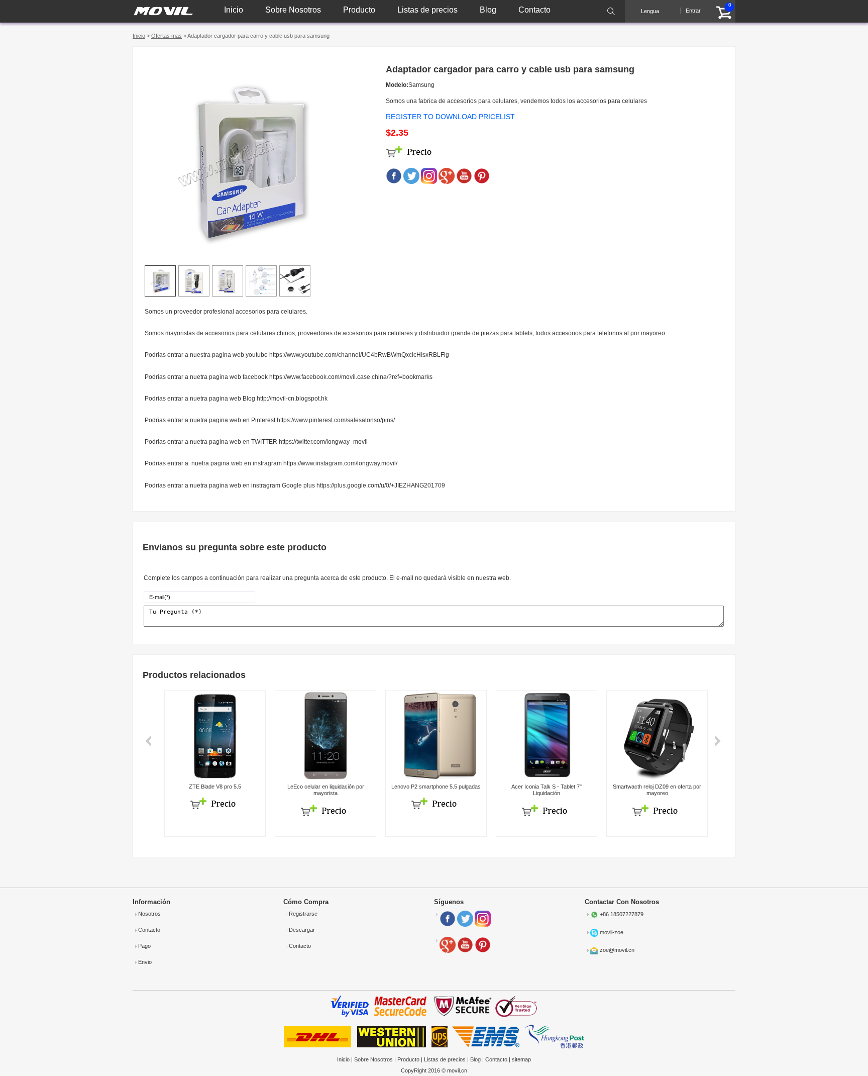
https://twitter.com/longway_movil (323, 441)
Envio (145, 962)
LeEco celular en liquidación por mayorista (325, 790)
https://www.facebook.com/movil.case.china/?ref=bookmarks (350, 376)
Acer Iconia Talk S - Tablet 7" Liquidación (546, 790)
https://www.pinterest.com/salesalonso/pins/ (336, 420)
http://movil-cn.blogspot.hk (292, 398)
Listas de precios (427, 10)
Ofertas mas (166, 36)
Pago (144, 946)
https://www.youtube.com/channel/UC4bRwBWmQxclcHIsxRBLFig (359, 354)
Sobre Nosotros (293, 10)
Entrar (693, 11)
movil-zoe (611, 932)
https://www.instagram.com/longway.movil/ (340, 463)
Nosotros (149, 914)
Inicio (233, 10)
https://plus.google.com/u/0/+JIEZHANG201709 (380, 485)
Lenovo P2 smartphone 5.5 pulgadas (436, 787)
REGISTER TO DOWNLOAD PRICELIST (450, 117)
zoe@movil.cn (617, 950)
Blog (488, 10)
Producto (359, 10)
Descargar (302, 930)
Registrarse (303, 914)
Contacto (534, 10)
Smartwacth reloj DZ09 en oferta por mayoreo (657, 790)
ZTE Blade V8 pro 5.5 (215, 787)
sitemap (521, 1059)
